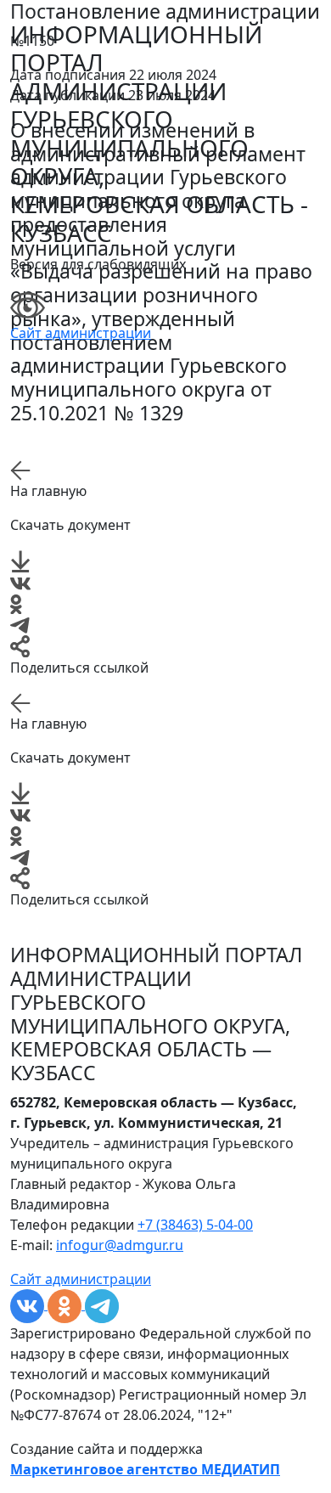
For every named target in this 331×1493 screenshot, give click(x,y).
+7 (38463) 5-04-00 (195, 1224)
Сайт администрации (80, 333)
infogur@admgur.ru (119, 1245)
